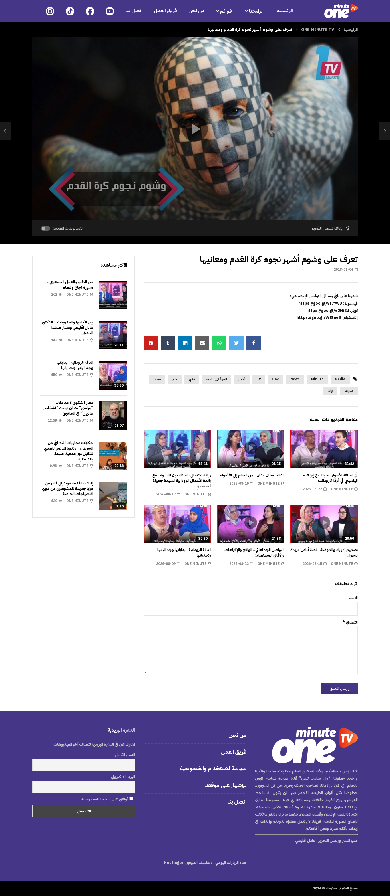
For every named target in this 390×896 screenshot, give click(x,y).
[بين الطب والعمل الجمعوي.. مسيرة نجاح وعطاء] (113, 295)
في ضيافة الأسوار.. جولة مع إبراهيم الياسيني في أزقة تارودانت (330, 478)
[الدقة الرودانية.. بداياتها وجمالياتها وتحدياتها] (113, 375)
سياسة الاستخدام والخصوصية (213, 768)
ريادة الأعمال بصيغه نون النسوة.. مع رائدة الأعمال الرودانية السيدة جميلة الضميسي (181, 480)
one (275, 379)
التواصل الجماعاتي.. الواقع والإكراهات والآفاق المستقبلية (254, 552)
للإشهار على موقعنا (225, 785)
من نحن (196, 10)
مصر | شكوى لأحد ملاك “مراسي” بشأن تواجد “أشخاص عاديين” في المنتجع (68, 408)
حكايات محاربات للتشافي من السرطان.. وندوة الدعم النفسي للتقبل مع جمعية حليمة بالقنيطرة (68, 451)
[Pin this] (151, 343)
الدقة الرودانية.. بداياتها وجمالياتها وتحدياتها (184, 552)
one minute (342, 489)
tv (259, 379)
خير (174, 379)
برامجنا (256, 11)
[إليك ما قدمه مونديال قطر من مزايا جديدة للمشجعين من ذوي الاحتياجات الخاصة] (113, 496)
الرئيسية (285, 10)
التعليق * (350, 622)
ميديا (157, 379)
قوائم (226, 11)
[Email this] (202, 343)
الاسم (353, 598)
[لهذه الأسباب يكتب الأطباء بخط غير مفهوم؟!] (384, 131)
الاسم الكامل (125, 755)
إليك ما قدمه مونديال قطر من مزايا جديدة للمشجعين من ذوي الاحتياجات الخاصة (67, 488)
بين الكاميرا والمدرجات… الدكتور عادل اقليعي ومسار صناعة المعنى (67, 327)
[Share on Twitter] (236, 343)
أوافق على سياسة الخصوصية (105, 799)
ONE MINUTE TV (317, 29)
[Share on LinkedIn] (185, 343)
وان (330, 390)
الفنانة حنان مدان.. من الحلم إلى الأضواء (252, 475)
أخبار (241, 379)
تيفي (192, 379)
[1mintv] (341, 11)
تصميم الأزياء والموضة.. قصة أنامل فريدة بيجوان (324, 552)
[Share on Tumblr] (168, 343)
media (340, 379)
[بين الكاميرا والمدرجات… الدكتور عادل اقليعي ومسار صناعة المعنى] (113, 335)
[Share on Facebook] (253, 343)
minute (317, 379)
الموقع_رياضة (216, 379)
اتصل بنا (134, 10)
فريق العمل (165, 10)
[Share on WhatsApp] (219, 343)
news (295, 379)
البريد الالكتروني (123, 777)
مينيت (349, 390)
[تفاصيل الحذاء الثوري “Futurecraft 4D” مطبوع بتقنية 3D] (5, 131)
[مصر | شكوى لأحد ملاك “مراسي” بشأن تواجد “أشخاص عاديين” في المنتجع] (113, 415)
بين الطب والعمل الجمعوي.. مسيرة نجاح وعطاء (70, 284)
